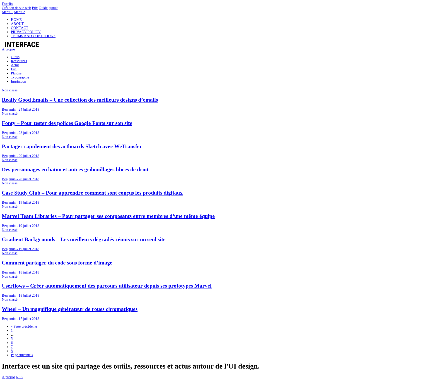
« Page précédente (24, 326)
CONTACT (19, 28)
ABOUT (17, 24)
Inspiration (18, 81)
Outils (15, 57)
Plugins (16, 73)
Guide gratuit (48, 8)
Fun (14, 69)
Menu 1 (7, 12)
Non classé (9, 90)
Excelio (7, 4)
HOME (16, 19)
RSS (19, 377)
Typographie (20, 77)
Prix (35, 8)
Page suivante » (22, 355)
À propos (8, 49)
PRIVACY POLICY (26, 32)
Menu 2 (19, 12)
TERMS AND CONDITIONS (33, 36)
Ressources (19, 61)
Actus (15, 65)
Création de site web (16, 8)
